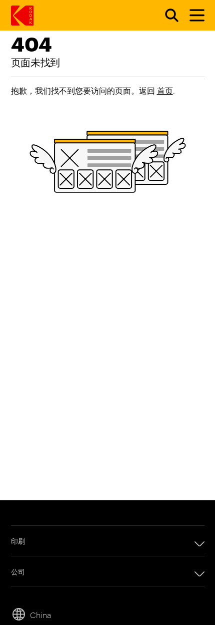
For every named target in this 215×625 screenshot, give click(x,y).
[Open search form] (166, 16)
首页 (165, 90)
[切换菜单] (192, 16)
